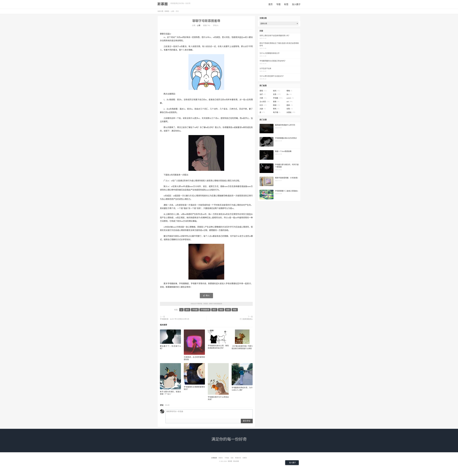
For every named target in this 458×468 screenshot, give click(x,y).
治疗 (263, 94)
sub (289, 102)
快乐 (214, 310)
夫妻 (263, 109)
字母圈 (166, 34)
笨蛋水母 (238, 458)
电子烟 (276, 112)
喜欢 (241, 37)
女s (289, 94)
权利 (276, 91)
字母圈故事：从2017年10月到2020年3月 (174, 319)
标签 (286, 4)
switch (290, 98)
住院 (289, 109)
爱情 (263, 91)
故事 (228, 310)
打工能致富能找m (246, 319)
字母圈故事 (205, 310)
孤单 (289, 105)
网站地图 (236, 461)
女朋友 (290, 112)
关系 (277, 94)
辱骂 (276, 109)
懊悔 (289, 91)
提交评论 (246, 421)
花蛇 (232, 458)
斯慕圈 (162, 4)
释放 (249, 214)
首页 (270, 4)
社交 (263, 105)
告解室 (244, 458)
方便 (263, 98)
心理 (172, 11)
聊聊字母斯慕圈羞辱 (206, 21)
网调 (276, 105)
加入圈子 (296, 4)
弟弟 (276, 102)
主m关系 (265, 102)
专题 (278, 4)
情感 (221, 310)
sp (181, 310)
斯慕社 (221, 458)
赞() (207, 295)
